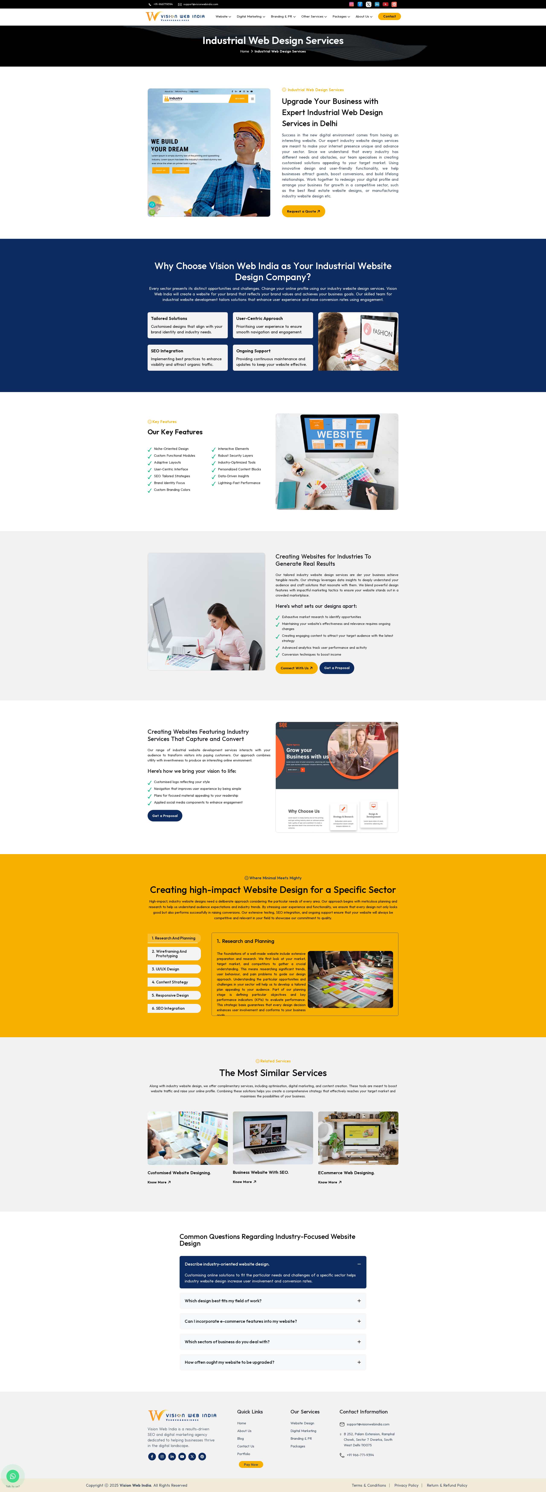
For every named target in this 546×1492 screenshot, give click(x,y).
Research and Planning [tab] (173, 938)
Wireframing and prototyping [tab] (169, 953)
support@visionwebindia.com (200, 4)
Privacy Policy (406, 1485)
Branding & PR (282, 16)
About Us (362, 16)
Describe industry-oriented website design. (227, 1264)
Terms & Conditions (369, 1485)
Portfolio (243, 1454)
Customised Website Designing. (179, 1172)
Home (241, 1423)
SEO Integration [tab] (168, 1008)
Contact (389, 16)
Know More (158, 1182)
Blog (240, 1438)
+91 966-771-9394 (360, 1455)
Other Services (312, 16)
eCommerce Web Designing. (346, 1172)
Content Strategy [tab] (170, 982)
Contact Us (245, 1446)
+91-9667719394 (163, 4)
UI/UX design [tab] (165, 969)
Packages (297, 1446)
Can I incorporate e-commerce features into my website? (241, 1321)
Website (222, 16)
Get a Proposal (337, 668)
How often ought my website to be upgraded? (229, 1362)
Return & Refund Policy (447, 1485)
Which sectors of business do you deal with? (227, 1341)
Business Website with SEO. (261, 1172)
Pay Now (251, 1464)
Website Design (302, 1423)
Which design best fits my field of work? (223, 1300)
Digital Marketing (250, 16)
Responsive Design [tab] (170, 995)
